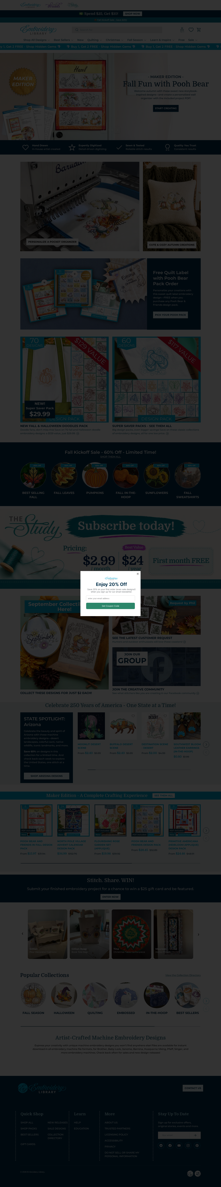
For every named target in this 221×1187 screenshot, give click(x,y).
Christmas (113, 40)
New (80, 40)
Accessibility (114, 1140)
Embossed (126, 1013)
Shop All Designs (34, 40)
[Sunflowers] (157, 475)
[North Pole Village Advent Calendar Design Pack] (73, 820)
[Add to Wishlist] (101, 716)
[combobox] (117, 30)
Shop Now (132, 13)
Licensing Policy (116, 1134)
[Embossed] (126, 995)
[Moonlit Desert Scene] (91, 726)
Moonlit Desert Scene (89, 746)
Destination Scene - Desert (155, 746)
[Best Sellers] (188, 995)
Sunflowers (156, 492)
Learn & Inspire (160, 40)
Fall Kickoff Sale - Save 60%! (112, 19)
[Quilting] (95, 995)
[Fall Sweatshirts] (188, 475)
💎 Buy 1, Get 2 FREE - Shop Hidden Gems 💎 (70, 46)
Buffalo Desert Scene (121, 746)
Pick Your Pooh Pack (170, 314)
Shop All (27, 1122)
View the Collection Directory (183, 975)
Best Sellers (62, 40)
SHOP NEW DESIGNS (166, 114)
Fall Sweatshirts (187, 495)
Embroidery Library (36, 1172)
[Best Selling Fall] (33, 475)
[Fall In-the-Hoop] (126, 475)
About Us (111, 1122)
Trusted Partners (117, 1128)
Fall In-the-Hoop (126, 495)
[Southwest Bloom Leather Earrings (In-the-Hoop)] (187, 726)
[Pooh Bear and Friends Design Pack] (147, 820)
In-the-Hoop (157, 1013)
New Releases (58, 1122)
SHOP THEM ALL (110, 456)
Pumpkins (95, 492)
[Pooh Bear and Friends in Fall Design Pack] (36, 820)
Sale (191, 40)
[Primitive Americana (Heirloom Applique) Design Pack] (185, 820)
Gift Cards (28, 1144)
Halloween (64, 1013)
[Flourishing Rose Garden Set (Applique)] (110, 820)
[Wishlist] (191, 30)
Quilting (92, 40)
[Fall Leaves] (64, 475)
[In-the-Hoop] (157, 995)
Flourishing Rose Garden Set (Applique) (107, 845)
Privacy (110, 1146)
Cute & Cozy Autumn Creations (171, 244)
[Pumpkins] (95, 475)
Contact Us (193, 1088)
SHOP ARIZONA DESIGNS (47, 775)
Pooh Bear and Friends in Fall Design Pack (36, 845)
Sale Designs (57, 1128)
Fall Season (135, 40)
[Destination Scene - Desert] (155, 726)
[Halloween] (64, 995)
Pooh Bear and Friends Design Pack (146, 843)
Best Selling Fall (33, 495)
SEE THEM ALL (163, 795)
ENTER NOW (110, 896)
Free (181, 40)
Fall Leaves (64, 492)
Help (77, 1122)
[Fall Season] (33, 995)
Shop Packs (29, 1128)
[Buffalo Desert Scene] (123, 726)
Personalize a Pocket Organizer (52, 241)
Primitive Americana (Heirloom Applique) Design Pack (184, 845)
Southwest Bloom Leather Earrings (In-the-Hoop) (187, 748)
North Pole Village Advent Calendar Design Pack (71, 845)
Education (81, 1128)
